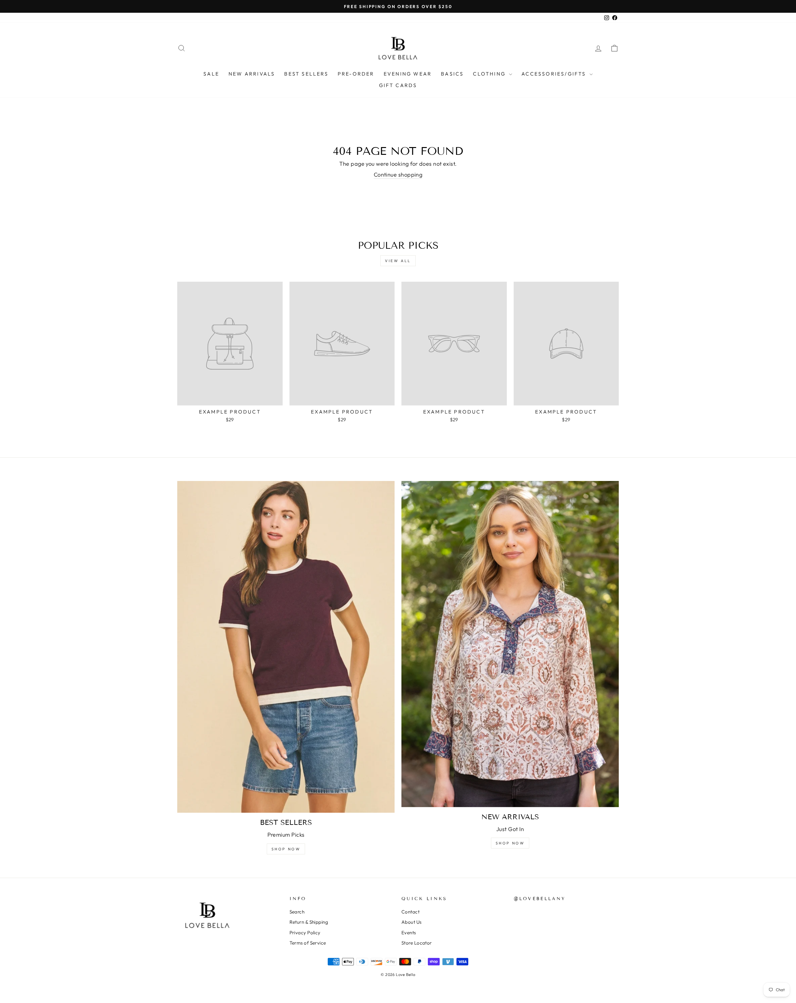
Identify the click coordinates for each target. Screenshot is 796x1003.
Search (297, 912)
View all (398, 260)
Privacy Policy (305, 933)
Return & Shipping (308, 922)
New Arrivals (252, 74)
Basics (452, 74)
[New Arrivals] (510, 644)
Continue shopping (398, 174)
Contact (410, 912)
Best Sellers (306, 74)
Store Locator (416, 943)
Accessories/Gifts (554, 74)
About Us (411, 922)
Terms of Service (307, 943)
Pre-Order (356, 74)
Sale (211, 74)
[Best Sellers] (286, 647)
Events (408, 933)
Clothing (490, 74)
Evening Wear (408, 74)
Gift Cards (398, 85)
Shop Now (286, 849)
